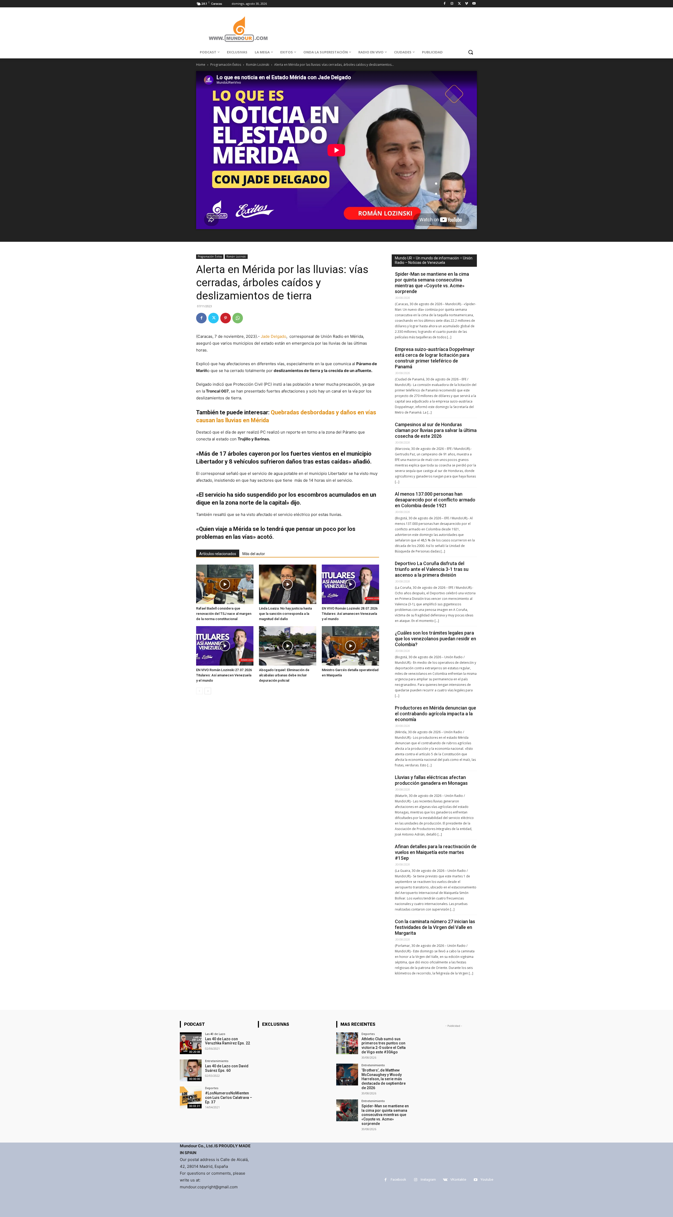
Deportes (211, 1088)
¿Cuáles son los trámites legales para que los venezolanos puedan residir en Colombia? (435, 638)
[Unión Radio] (238, 29)
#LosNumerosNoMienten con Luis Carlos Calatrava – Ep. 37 (228, 1097)
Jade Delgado (273, 336)
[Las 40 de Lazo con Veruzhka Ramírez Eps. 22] (191, 1043)
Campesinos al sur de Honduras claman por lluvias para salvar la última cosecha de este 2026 (436, 430)
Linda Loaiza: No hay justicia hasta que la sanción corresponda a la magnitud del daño (285, 613)
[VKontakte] (445, 1179)
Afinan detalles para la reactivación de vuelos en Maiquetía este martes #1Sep (435, 852)
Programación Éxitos (225, 64)
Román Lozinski (257, 64)
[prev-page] (199, 691)
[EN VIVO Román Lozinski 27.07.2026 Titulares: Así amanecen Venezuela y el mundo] (224, 646)
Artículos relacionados (217, 554)
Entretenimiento (216, 1060)
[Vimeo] (466, 4)
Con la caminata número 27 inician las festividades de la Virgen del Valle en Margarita (435, 927)
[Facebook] (445, 4)
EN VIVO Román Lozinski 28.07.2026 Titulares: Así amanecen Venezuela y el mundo (350, 613)
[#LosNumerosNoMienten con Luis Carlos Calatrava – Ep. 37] (191, 1097)
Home (200, 64)
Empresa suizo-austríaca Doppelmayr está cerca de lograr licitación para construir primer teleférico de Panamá (435, 357)
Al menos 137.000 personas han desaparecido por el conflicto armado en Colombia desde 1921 (435, 499)
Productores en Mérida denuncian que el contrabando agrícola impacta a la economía (435, 713)
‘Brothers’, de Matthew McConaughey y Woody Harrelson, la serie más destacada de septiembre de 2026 (383, 1079)
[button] (470, 52)
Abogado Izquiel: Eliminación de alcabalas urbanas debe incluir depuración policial (284, 675)
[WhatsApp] (237, 318)
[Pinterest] (225, 318)
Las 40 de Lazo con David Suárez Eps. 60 (226, 1068)
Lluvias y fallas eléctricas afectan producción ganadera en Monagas (431, 780)
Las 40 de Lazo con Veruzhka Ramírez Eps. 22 (227, 1041)
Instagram (428, 1179)
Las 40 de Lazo (215, 1033)
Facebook (398, 1179)
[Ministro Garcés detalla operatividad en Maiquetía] (350, 646)
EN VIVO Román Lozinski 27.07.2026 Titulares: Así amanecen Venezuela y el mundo (224, 675)
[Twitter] (459, 4)
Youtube (487, 1179)
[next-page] (208, 691)
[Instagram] (452, 4)
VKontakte (458, 1179)
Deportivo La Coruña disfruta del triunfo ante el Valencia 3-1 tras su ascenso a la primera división (431, 569)
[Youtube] (474, 4)
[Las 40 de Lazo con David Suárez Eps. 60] (191, 1070)
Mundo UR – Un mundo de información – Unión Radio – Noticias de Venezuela (433, 260)
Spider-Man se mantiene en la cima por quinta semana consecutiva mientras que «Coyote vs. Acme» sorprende (432, 282)
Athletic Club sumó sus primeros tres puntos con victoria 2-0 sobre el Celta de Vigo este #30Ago (383, 1045)
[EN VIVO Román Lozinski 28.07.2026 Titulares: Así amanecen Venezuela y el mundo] (350, 584)
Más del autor (253, 554)
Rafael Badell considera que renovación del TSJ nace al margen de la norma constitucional (223, 613)
